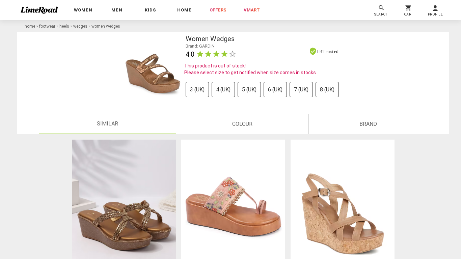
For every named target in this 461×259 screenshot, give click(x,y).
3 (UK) (197, 89)
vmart (252, 9)
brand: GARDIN (200, 46)
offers (218, 9)
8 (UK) (327, 89)
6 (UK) (275, 89)
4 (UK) (223, 89)
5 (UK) (249, 89)
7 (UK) (301, 89)
